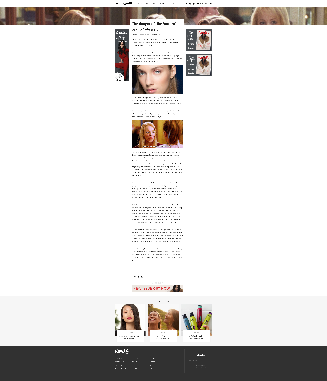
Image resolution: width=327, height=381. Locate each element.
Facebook (153, 358)
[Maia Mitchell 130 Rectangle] (199, 40)
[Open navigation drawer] (117, 3)
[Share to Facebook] (138, 277)
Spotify (152, 368)
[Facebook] (187, 3)
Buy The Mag (119, 362)
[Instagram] (190, 3)
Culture (172, 3)
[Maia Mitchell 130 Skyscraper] (122, 55)
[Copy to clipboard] (142, 277)
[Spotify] (194, 3)
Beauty (156, 3)
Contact (118, 372)
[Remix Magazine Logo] (128, 4)
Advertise (118, 365)
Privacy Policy (120, 368)
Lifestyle (163, 3)
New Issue (140, 3)
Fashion (149, 3)
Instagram (153, 362)
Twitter (152, 365)
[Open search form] (211, 3)
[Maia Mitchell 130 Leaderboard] (157, 288)
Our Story (119, 358)
